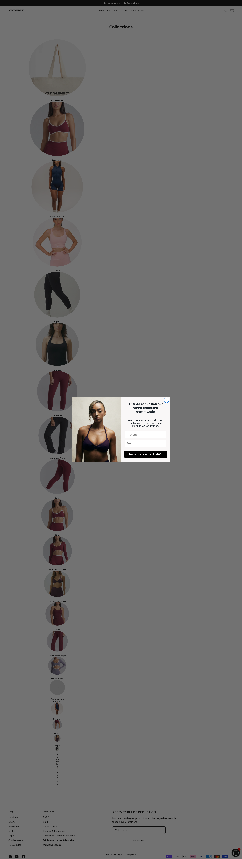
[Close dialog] (166, 400)
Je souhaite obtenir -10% (145, 454)
